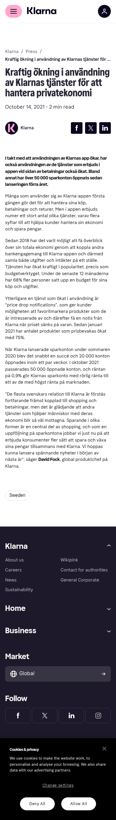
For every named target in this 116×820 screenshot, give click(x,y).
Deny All (37, 804)
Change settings (58, 785)
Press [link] (31, 51)
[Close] (104, 748)
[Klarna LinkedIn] (71, 715)
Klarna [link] (11, 51)
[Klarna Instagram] (98, 715)
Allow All (78, 804)
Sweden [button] (17, 495)
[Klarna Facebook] (18, 715)
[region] (58, 779)
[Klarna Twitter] (44, 715)
